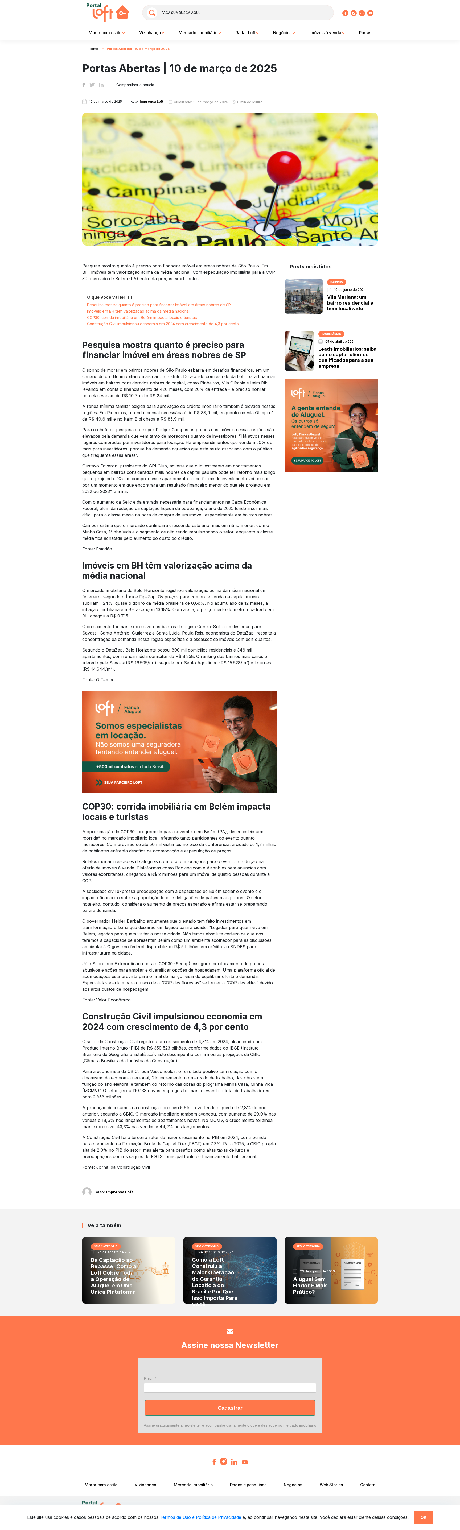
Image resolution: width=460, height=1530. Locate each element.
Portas (365, 32)
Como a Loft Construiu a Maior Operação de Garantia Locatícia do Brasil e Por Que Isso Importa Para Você (214, 1282)
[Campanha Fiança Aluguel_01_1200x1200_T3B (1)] (331, 425)
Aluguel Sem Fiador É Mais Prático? (310, 1285)
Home (93, 49)
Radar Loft (246, 32)
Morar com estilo (105, 32)
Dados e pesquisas (248, 1484)
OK (423, 1517)
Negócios (283, 32)
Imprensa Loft (119, 1192)
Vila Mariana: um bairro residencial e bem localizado (350, 302)
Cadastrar (230, 1408)
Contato (367, 1484)
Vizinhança (150, 32)
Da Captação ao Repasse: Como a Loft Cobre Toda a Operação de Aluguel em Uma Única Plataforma (113, 1276)
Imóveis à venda (325, 32)
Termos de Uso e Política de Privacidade (200, 1517)
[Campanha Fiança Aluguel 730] (179, 742)
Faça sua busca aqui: (181, 13)
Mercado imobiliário (199, 32)
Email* (150, 1378)
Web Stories (331, 1484)
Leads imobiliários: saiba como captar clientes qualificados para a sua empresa (347, 357)
